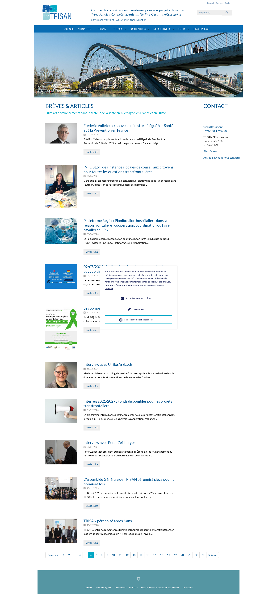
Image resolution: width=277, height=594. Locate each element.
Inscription (188, 587)
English (228, 3)
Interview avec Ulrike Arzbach (108, 364)
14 (140, 554)
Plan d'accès (210, 151)
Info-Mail (133, 587)
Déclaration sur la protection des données (160, 587)
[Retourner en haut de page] (270, 587)
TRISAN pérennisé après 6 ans (108, 521)
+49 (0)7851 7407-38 (215, 130)
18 (168, 554)
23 (202, 554)
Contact (88, 587)
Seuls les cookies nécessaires (138, 319)
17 (161, 554)
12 (127, 554)
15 (147, 554)
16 (154, 554)
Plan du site (120, 587)
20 (182, 554)
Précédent (53, 554)
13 (134, 554)
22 (196, 554)
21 (189, 554)
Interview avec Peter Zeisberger (109, 442)
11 (120, 554)
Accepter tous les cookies (138, 298)
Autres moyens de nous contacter (221, 157)
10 (113, 554)
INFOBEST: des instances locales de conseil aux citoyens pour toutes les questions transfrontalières (128, 169)
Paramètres (138, 308)
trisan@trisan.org (212, 126)
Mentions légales (103, 587)
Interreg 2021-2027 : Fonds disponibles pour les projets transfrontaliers (128, 403)
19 (175, 554)
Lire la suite (91, 151)
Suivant (212, 554)
